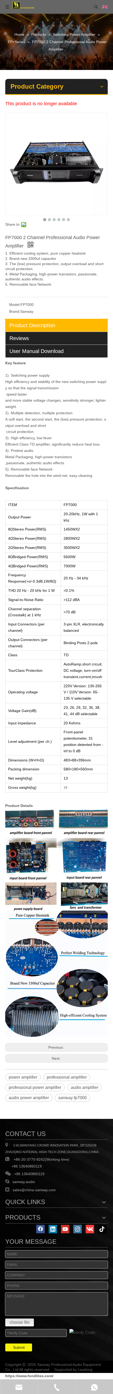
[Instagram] (77, 1229)
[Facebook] (40, 1229)
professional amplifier (67, 1077)
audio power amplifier (29, 1097)
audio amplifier (84, 1087)
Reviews (19, 338)
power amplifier (23, 1077)
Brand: (14, 311)
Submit (19, 1347)
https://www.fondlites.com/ (29, 1376)
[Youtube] (65, 1229)
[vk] (90, 1229)
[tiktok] (102, 1229)
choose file (19, 1322)
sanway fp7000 (72, 1097)
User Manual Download (36, 351)
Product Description (32, 325)
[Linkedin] (53, 1229)
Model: (14, 304)
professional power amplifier (35, 1087)
